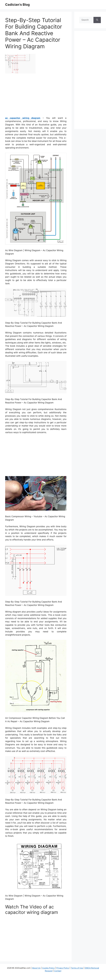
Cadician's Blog (17, 4)
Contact (57, 971)
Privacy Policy (62, 968)
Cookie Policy (48, 968)
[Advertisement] (36, 96)
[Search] (97, 20)
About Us (36, 968)
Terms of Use (77, 968)
